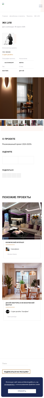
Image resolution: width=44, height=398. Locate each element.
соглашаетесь (9, 384)
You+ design (6, 52)
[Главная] (14, 6)
